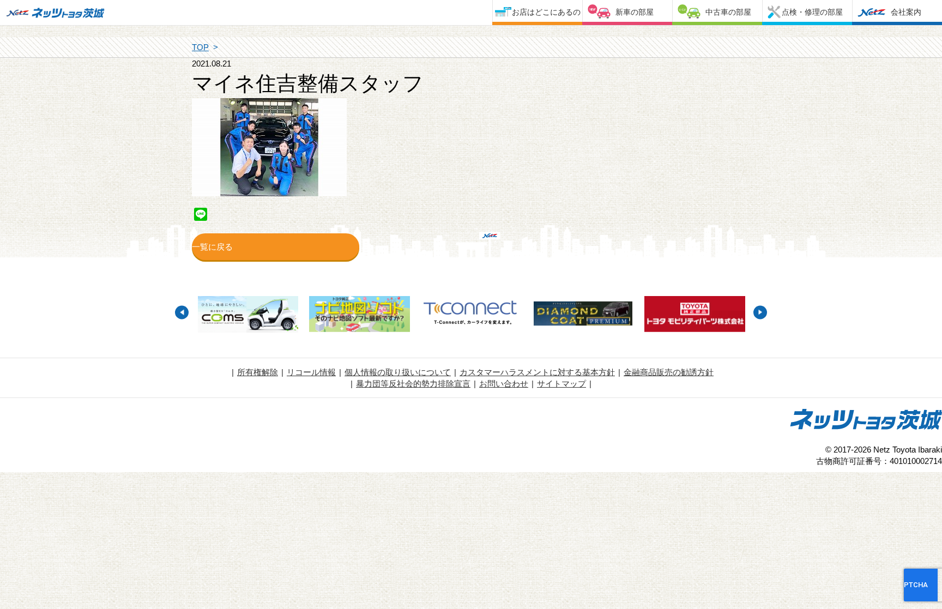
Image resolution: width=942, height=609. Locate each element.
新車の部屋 (634, 12)
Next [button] (760, 312)
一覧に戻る (212, 246)
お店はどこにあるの (546, 12)
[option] (248, 315)
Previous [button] (182, 312)
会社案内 (906, 12)
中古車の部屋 (728, 12)
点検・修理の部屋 (812, 12)
